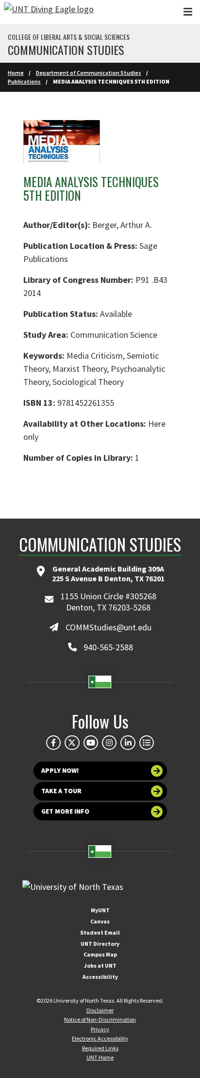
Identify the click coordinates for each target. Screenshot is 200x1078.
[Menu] (187, 12)
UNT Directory (100, 943)
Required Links (100, 1048)
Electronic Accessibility (100, 1038)
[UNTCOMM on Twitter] (72, 742)
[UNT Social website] (146, 742)
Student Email (100, 932)
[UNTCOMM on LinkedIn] (127, 742)
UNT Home (100, 1057)
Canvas (100, 921)
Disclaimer (100, 1010)
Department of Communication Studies (88, 72)
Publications (24, 81)
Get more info (65, 811)
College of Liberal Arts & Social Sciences (69, 37)
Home (16, 72)
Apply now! (60, 770)
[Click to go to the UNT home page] (49, 12)
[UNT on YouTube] (90, 742)
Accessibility (100, 976)
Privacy (100, 1029)
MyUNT (100, 910)
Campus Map (100, 954)
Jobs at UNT (100, 965)
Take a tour (61, 791)
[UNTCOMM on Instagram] (109, 742)
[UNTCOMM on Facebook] (53, 742)
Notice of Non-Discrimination (100, 1019)
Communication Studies (66, 49)
